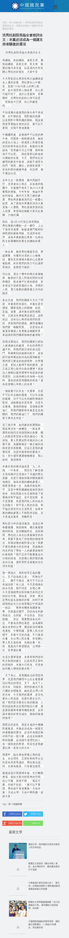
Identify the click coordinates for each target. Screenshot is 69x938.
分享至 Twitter (36, 814)
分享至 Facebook (15, 814)
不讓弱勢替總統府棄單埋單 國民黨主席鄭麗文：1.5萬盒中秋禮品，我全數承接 (44, 924)
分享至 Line (36, 823)
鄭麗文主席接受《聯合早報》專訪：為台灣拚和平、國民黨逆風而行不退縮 (44, 866)
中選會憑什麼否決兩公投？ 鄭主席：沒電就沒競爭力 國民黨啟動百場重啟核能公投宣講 (44, 886)
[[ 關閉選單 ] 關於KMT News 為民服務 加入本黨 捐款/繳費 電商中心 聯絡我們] (47, 3)
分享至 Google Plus (15, 823)
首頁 (4, 22)
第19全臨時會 (15, 22)
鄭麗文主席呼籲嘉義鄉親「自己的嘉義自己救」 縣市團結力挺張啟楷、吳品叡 (44, 905)
